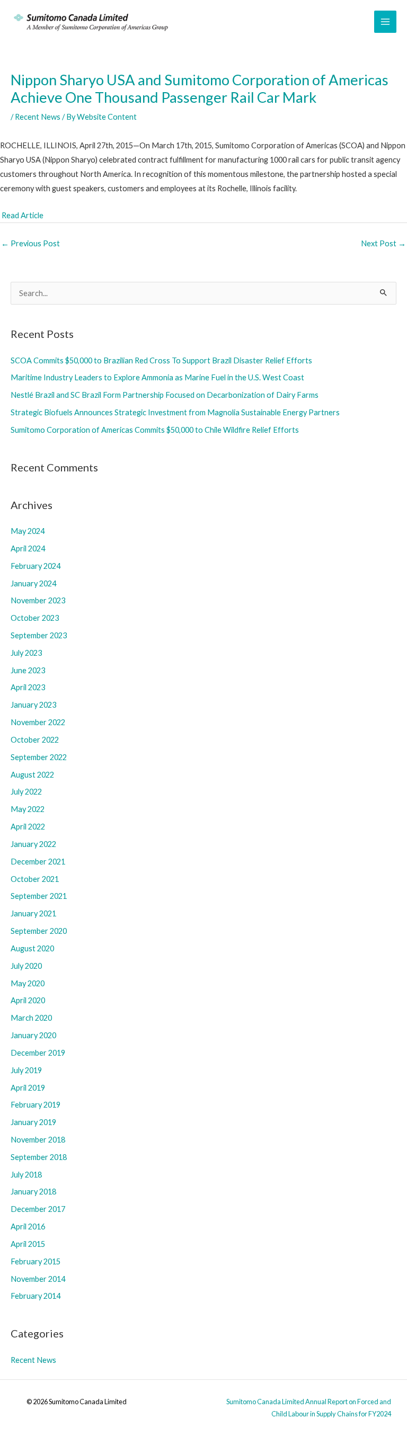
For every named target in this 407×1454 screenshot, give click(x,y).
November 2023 (38, 600)
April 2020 (28, 1000)
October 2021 (35, 879)
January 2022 (33, 844)
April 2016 (28, 1226)
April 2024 (28, 548)
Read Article (22, 215)
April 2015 (28, 1243)
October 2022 (35, 739)
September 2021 (39, 895)
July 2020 (26, 965)
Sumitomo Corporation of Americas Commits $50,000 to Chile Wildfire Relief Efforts (155, 429)
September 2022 (39, 757)
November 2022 (38, 722)
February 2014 (35, 1295)
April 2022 (28, 826)
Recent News (37, 116)
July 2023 (26, 652)
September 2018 (39, 1157)
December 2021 (38, 861)
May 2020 (28, 983)
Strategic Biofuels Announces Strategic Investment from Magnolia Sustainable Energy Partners (175, 412)
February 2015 (35, 1261)
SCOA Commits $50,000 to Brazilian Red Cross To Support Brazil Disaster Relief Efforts (161, 360)
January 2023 (33, 704)
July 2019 (26, 1070)
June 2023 (28, 670)
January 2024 (33, 583)
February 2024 (35, 565)
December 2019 (38, 1052)
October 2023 (35, 617)
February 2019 (35, 1104)
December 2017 (38, 1209)
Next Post (383, 243)
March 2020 (31, 1017)
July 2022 (26, 791)
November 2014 (38, 1278)
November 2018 (38, 1139)
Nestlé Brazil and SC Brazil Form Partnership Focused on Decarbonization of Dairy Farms (164, 394)
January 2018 (33, 1191)
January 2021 (33, 913)
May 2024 (28, 531)
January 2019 (33, 1122)
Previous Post (30, 243)
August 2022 (32, 774)
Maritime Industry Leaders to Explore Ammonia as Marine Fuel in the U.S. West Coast (157, 377)
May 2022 (28, 809)
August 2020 (32, 948)
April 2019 (28, 1087)
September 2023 (39, 635)
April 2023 (28, 687)
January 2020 (33, 1035)
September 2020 (39, 930)
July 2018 (26, 1174)
